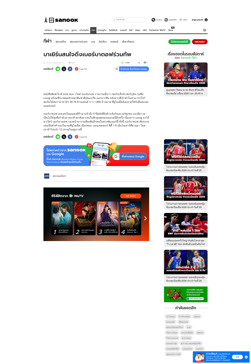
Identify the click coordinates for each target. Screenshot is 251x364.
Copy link (83, 69)
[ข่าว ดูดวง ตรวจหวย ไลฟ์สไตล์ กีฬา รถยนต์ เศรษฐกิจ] (60, 20)
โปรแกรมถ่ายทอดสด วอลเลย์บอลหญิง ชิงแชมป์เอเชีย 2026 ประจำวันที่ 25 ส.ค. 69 (185, 170)
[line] (57, 69)
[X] (64, 69)
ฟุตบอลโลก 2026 (173, 354)
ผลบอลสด (170, 321)
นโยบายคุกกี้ (226, 360)
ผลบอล (197, 316)
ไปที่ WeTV (131, 196)
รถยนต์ (123, 30)
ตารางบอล (186, 338)
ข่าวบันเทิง (84, 30)
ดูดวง (74, 30)
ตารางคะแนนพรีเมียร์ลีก (191, 343)
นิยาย (170, 30)
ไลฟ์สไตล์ (113, 30)
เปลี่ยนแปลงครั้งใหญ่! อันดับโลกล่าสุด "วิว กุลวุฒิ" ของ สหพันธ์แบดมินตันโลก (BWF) (185, 244)
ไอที (130, 30)
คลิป (145, 30)
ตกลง (237, 357)
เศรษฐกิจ (102, 30)
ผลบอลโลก (187, 348)
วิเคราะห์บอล (171, 332)
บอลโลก (199, 348)
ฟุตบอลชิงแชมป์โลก (174, 327)
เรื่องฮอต (58, 30)
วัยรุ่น (137, 30)
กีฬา (93, 30)
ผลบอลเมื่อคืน (187, 332)
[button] (114, 20)
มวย (189, 327)
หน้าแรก (48, 30)
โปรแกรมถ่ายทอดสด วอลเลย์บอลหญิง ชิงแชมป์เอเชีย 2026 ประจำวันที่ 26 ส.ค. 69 (185, 207)
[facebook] (70, 69)
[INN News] (46, 176)
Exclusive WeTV (157, 30)
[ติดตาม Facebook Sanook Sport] (186, 294)
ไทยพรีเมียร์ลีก (172, 348)
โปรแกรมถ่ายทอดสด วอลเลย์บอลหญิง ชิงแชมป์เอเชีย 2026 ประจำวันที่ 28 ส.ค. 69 (185, 280)
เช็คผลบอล (183, 321)
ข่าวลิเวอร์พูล (184, 316)
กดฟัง (127, 62)
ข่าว (67, 30)
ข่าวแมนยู (170, 316)
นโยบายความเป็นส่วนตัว (213, 360)
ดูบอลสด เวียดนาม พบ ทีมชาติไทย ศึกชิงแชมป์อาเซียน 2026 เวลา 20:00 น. (185, 91)
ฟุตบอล (200, 332)
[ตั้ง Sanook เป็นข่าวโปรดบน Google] (96, 154)
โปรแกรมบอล (172, 338)
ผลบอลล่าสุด (171, 343)
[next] (145, 218)
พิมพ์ (73, 62)
